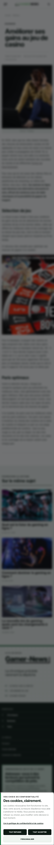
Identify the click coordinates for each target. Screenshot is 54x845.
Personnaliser (27, 839)
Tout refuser (15, 832)
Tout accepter (40, 832)
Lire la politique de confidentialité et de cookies (23, 823)
